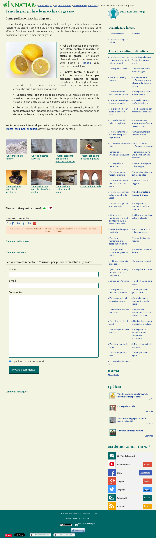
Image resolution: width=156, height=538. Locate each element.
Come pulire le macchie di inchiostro (13, 189)
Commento (15, 292)
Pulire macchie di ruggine (14, 157)
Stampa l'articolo (65, 535)
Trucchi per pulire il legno (140, 354)
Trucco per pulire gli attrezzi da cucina (118, 299)
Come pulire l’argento (119, 280)
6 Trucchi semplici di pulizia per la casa (141, 231)
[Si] (45, 208)
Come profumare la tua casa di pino (141, 133)
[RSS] (112, 506)
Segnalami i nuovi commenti (27, 361)
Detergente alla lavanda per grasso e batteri (118, 252)
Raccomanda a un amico (42, 535)
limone (87, 62)
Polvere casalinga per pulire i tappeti (141, 165)
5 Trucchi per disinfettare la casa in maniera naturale (141, 312)
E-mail (12, 280)
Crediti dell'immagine (86, 523)
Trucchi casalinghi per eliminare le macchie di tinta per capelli (119, 60)
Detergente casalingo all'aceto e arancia (119, 102)
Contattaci (86, 518)
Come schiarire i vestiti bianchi (119, 145)
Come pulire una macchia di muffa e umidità (40, 189)
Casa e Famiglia (45, 5)
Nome (12, 269)
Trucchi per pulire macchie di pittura (89, 157)
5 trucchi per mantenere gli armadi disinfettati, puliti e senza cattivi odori (118, 219)
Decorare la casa (117, 33)
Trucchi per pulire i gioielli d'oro (140, 291)
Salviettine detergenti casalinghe (119, 231)
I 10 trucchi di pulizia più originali (118, 262)
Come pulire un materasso (116, 165)
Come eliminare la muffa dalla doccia (140, 102)
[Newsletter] (112, 497)
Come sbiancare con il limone (142, 251)
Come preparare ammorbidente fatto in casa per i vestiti (142, 123)
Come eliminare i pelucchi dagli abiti (117, 121)
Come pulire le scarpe (142, 269)
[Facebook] (112, 472)
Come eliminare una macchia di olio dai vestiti (118, 183)
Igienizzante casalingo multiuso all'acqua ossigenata (119, 272)
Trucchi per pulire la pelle (118, 354)
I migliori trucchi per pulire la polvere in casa (118, 111)
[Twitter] (112, 489)
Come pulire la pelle (90, 186)
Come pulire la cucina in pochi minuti (63, 189)
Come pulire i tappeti (141, 261)
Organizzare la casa (62, 5)
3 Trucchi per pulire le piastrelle (142, 345)
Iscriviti (147, 464)
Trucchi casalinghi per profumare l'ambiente (142, 110)
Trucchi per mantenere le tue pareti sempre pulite (118, 241)
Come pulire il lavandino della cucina (119, 153)
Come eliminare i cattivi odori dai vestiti (119, 93)
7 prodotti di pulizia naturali (141, 239)
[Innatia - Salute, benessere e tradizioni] (19, 4)
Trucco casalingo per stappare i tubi (118, 205)
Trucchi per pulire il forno (118, 345)
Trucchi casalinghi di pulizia (85, 5)
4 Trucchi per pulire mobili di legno (141, 70)
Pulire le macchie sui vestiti (39, 157)
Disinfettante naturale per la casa (119, 311)
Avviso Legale (71, 518)
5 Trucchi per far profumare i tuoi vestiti (142, 145)
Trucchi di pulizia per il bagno (142, 282)
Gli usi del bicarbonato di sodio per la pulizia (142, 322)
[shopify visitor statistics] (78, 529)
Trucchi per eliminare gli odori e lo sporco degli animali (118, 134)
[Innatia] (112, 455)
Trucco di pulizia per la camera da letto (142, 173)
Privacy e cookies (89, 513)
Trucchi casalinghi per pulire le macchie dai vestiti (65, 158)
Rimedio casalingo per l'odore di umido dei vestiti (142, 60)
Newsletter (114, 375)
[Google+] (112, 481)
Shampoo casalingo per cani (118, 79)
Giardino (136, 33)
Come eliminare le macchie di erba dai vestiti (140, 301)
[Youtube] (112, 464)
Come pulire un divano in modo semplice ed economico (139, 334)
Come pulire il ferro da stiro (119, 362)
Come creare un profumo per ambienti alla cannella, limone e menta (142, 81)
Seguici (147, 481)
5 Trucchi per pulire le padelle (119, 331)
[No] (50, 208)
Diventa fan (145, 472)
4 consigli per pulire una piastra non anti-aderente (141, 154)
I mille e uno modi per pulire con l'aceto (142, 216)
